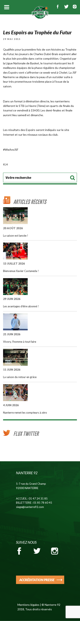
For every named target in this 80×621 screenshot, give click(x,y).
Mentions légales (28, 604)
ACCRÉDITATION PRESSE (36, 580)
